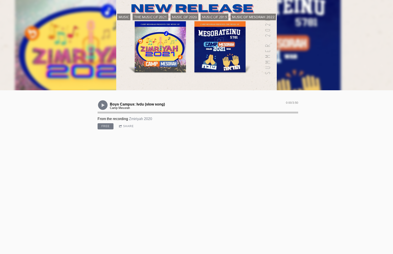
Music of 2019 (214, 17)
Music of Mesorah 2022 (253, 17)
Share (128, 126)
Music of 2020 (184, 17)
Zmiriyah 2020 (140, 119)
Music (123, 17)
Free (105, 126)
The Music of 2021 (150, 17)
